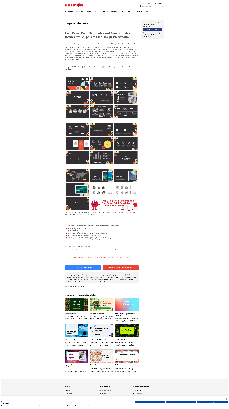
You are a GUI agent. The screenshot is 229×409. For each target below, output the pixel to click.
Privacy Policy (68, 393)
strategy (102, 281)
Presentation (91, 279)
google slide (74, 277)
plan (70, 279)
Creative (105, 11)
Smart (87, 281)
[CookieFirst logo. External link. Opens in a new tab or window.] (2, 401)
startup (98, 281)
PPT (82, 279)
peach (67, 279)
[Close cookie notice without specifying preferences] (227, 399)
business (95, 274)
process (116, 279)
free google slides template (80, 275)
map (114, 277)
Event (123, 11)
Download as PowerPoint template (120, 267)
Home (67, 286)
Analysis (71, 274)
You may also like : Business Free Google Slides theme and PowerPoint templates (102, 257)
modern (131, 277)
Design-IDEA (114, 11)
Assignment (83, 274)
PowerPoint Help (137, 390)
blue (87, 274)
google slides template (91, 277)
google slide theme (82, 277)
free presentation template (130, 275)
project (130, 279)
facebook (98, 250)
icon (106, 277)
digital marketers (131, 274)
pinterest (111, 250)
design (112, 274)
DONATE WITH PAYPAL (153, 29)
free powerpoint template (99, 275)
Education (97, 11)
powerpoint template (75, 279)
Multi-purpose (80, 11)
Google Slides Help (137, 393)
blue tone (91, 274)
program (126, 279)
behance (118, 250)
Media (122, 277)
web (112, 281)
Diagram (125, 274)
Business (89, 11)
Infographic (110, 277)
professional (121, 279)
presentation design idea (109, 279)
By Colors (148, 11)
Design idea (117, 274)
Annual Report (77, 274)
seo (78, 281)
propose (72, 281)
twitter (105, 250)
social (90, 281)
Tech (109, 281)
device (121, 274)
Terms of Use (68, 390)
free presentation (121, 275)
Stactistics (94, 281)
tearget (106, 281)
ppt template (85, 279)
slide (84, 281)
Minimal (130, 11)
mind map (126, 277)
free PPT (107, 275)
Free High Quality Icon (104, 393)
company (100, 274)
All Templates (69, 11)
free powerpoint (89, 275)
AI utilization (139, 11)
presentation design (99, 279)
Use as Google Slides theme (83, 267)
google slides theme (100, 277)
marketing (118, 277)
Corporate (104, 274)
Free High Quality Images (105, 390)
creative (108, 274)
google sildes (68, 277)
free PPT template (113, 275)
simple (81, 281)
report (76, 281)
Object (134, 277)
